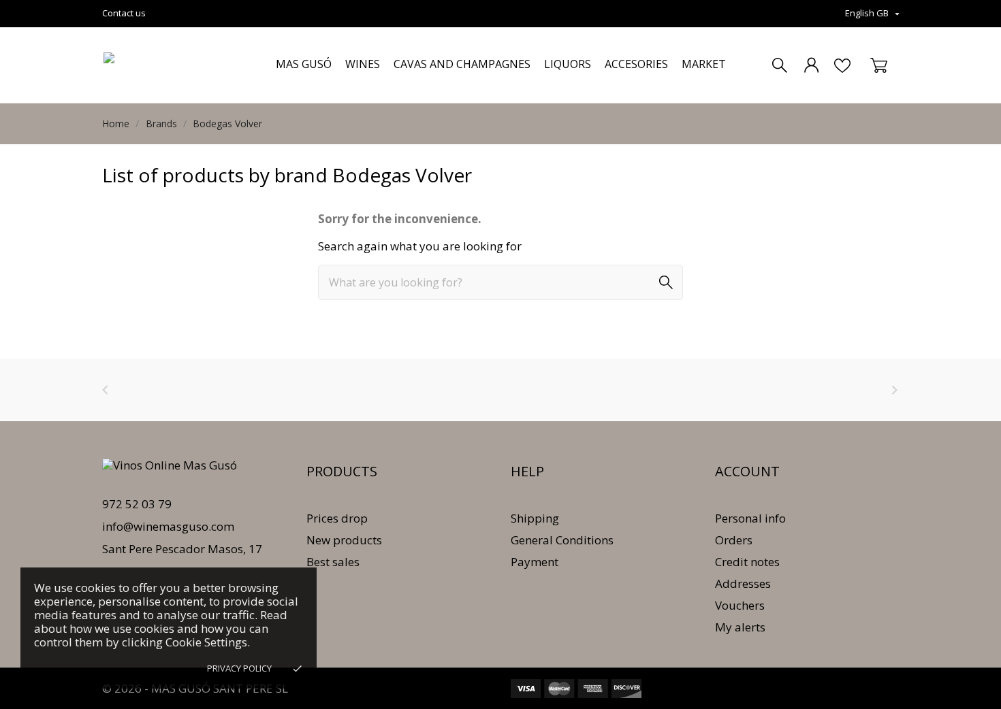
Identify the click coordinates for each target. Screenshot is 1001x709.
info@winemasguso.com (168, 526)
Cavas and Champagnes (462, 63)
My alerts (740, 627)
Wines (362, 63)
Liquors (567, 63)
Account (747, 471)
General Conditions (562, 540)
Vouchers (740, 605)
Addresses (743, 583)
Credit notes (747, 562)
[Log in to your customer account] (811, 65)
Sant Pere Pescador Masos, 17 (182, 549)
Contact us (124, 13)
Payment (534, 562)
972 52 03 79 (137, 504)
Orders (733, 540)
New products (344, 540)
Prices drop (337, 518)
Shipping (535, 518)
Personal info (750, 518)
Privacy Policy (239, 668)
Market (704, 63)
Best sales (333, 562)
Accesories (636, 63)
